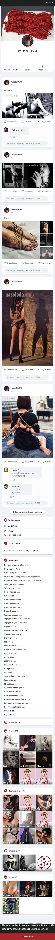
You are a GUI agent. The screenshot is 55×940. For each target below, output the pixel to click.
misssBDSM (27, 50)
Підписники (14, 791)
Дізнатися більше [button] (39, 929)
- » (15, 85)
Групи (11, 877)
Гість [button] (49, 2)
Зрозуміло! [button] (27, 936)
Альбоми (12, 722)
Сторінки (12, 851)
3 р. (12, 85)
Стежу (11, 731)
